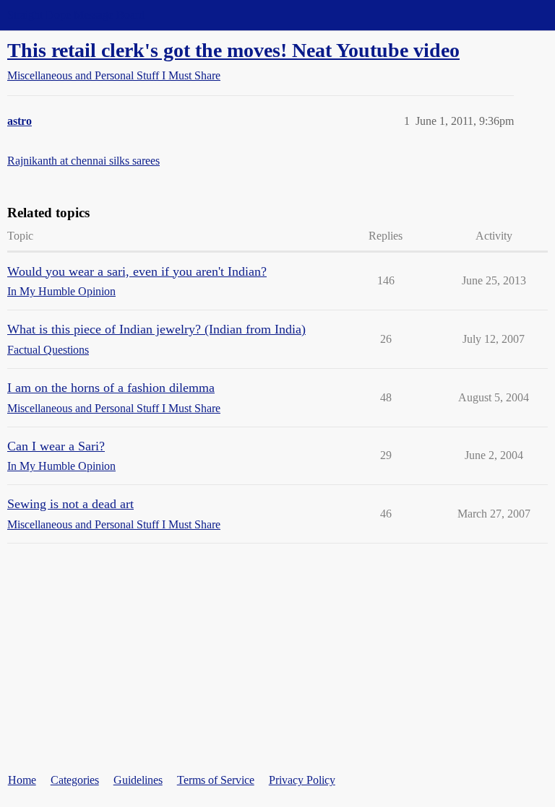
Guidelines (138, 780)
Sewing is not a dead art (70, 504)
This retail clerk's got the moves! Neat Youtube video (233, 50)
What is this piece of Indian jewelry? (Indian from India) (156, 329)
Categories (75, 780)
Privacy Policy (302, 780)
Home (22, 780)
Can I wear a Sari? (56, 446)
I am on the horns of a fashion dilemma (111, 387)
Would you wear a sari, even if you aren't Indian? (137, 271)
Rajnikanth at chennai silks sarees (83, 160)
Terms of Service (215, 780)
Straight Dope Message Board (76, 15)
